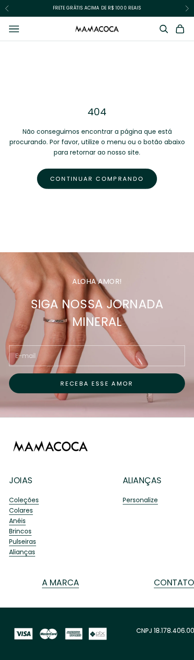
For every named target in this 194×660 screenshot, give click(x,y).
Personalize (140, 499)
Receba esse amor (96, 383)
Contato (174, 582)
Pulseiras (22, 541)
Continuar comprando (97, 178)
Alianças (22, 551)
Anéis (17, 520)
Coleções (24, 499)
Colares (21, 510)
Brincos (20, 531)
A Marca (60, 582)
